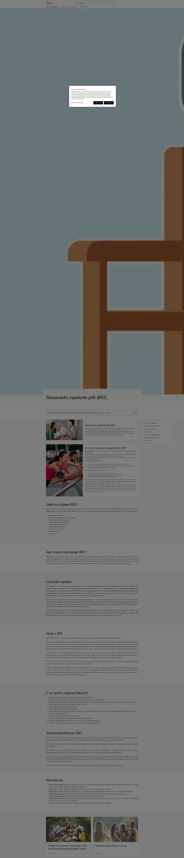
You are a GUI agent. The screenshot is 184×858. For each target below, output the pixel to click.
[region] (92, 96)
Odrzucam (98, 102)
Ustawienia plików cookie (77, 102)
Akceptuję (108, 102)
